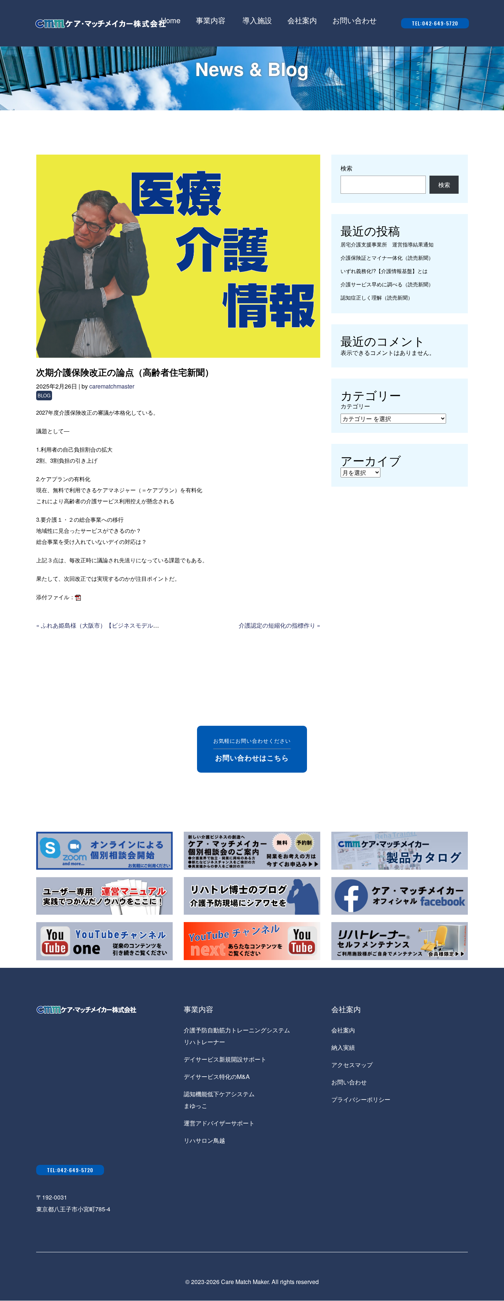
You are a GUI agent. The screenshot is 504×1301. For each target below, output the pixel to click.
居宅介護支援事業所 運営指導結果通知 (387, 244)
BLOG (44, 395)
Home (170, 20)
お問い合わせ (354, 20)
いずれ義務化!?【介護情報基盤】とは (384, 271)
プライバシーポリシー (360, 1099)
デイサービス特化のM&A (217, 1076)
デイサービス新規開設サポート (225, 1059)
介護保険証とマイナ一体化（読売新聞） (387, 257)
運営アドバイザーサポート (219, 1123)
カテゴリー (355, 406)
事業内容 (210, 20)
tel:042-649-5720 (435, 23)
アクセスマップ (352, 1064)
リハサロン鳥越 (204, 1140)
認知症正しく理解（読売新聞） (377, 297)
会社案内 (302, 20)
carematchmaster (111, 386)
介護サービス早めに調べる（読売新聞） (387, 284)
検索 (346, 168)
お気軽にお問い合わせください (252, 749)
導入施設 (257, 20)
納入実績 (343, 1047)
